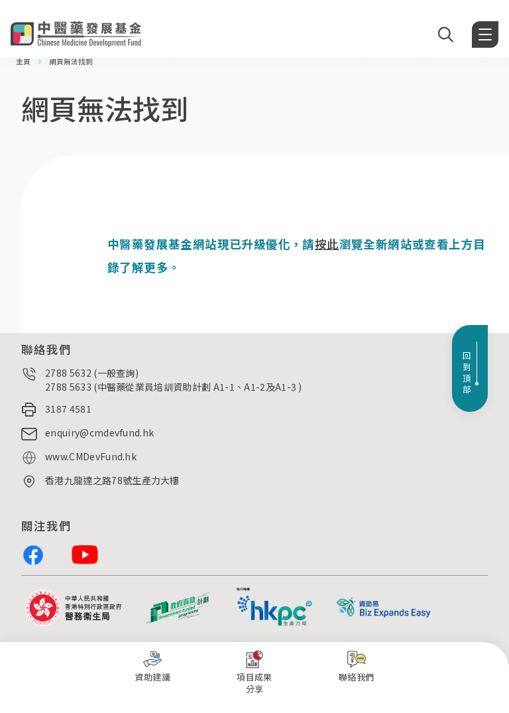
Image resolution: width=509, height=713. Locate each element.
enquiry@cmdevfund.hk (99, 432)
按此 (327, 243)
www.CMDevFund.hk (91, 456)
